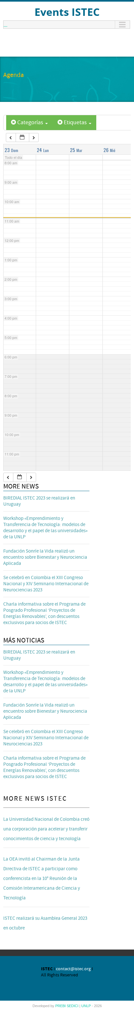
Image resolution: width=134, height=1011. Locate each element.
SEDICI (73, 1006)
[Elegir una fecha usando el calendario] (22, 137)
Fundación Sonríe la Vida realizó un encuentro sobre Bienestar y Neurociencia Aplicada (45, 557)
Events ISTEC (67, 12)
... (5, 24)
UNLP (86, 1006)
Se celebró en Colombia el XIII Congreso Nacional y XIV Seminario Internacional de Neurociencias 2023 (45, 584)
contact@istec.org (73, 969)
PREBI (61, 1006)
